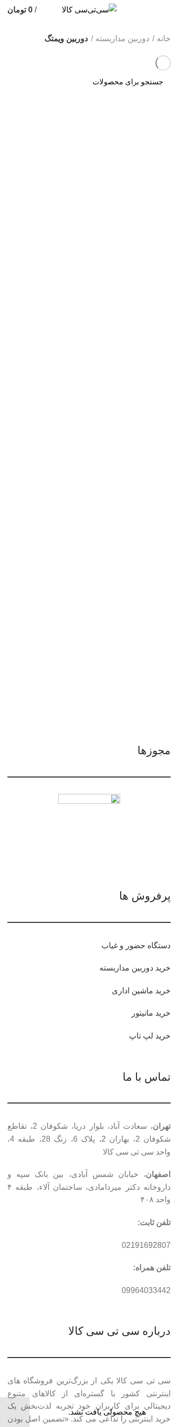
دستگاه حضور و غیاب (136, 945)
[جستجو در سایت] (20, 81)
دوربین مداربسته (122, 38)
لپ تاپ (141, 1036)
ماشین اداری (132, 990)
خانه (164, 38)
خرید (163, 968)
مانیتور (142, 1013)
